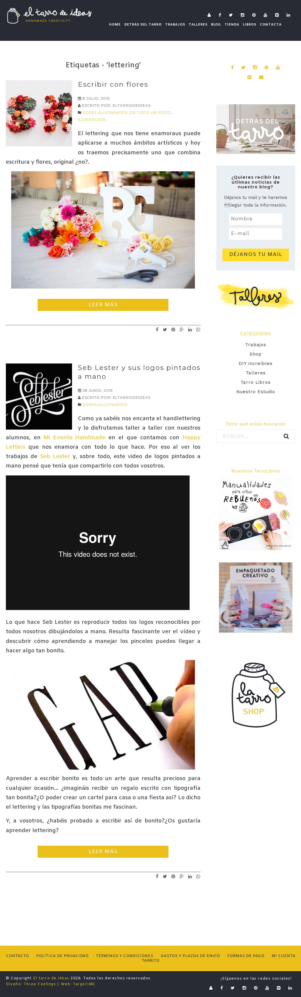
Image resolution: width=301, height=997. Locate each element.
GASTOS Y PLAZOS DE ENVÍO (190, 956)
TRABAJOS (175, 25)
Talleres (256, 373)
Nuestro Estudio (255, 391)
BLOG (216, 25)
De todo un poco (150, 112)
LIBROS (249, 25)
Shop (256, 354)
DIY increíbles (255, 363)
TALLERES (198, 25)
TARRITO (150, 960)
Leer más (103, 304)
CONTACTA (271, 25)
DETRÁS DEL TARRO (143, 25)
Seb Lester (55, 456)
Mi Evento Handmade (74, 438)
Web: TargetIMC (78, 984)
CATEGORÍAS (255, 333)
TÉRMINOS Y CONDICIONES (124, 956)
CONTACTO (17, 956)
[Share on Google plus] (182, 329)
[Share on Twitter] (165, 329)
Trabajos (255, 344)
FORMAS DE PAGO (245, 956)
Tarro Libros (255, 382)
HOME (115, 25)
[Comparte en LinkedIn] (190, 329)
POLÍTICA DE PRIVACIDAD (62, 956)
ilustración (92, 119)
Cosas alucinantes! (105, 112)
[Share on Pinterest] (173, 329)
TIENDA (232, 25)
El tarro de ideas (51, 978)
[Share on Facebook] (157, 329)
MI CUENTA (283, 956)
